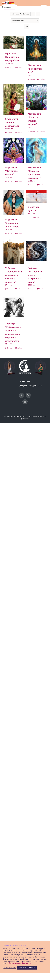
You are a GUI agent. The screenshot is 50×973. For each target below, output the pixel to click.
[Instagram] (25, 401)
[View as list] (27, 26)
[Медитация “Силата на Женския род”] (13, 202)
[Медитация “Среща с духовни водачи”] (36, 97)
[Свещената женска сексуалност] (13, 99)
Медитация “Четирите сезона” (11, 171)
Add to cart (9, 68)
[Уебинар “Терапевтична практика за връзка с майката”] (13, 251)
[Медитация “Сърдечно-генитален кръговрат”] (36, 150)
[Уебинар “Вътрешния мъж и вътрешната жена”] (36, 251)
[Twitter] (28, 395)
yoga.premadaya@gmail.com (30, 386)
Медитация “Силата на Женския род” (13, 223)
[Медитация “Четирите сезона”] (13, 150)
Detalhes (19, 67)
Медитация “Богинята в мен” (35, 69)
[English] (6, 3)
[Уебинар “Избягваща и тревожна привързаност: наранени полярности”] (13, 306)
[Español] (12, 3)
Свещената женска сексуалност (12, 122)
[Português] (9, 3)
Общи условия (9, 968)
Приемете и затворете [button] (27, 968)
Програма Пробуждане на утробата (12, 57)
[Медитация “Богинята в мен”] (36, 48)
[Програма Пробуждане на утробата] (13, 42)
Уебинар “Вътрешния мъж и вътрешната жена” (35, 274)
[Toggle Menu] (44, 5)
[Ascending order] (38, 14)
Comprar (32, 79)
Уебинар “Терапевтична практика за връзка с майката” (13, 274)
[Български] (3, 3)
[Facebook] (21, 395)
